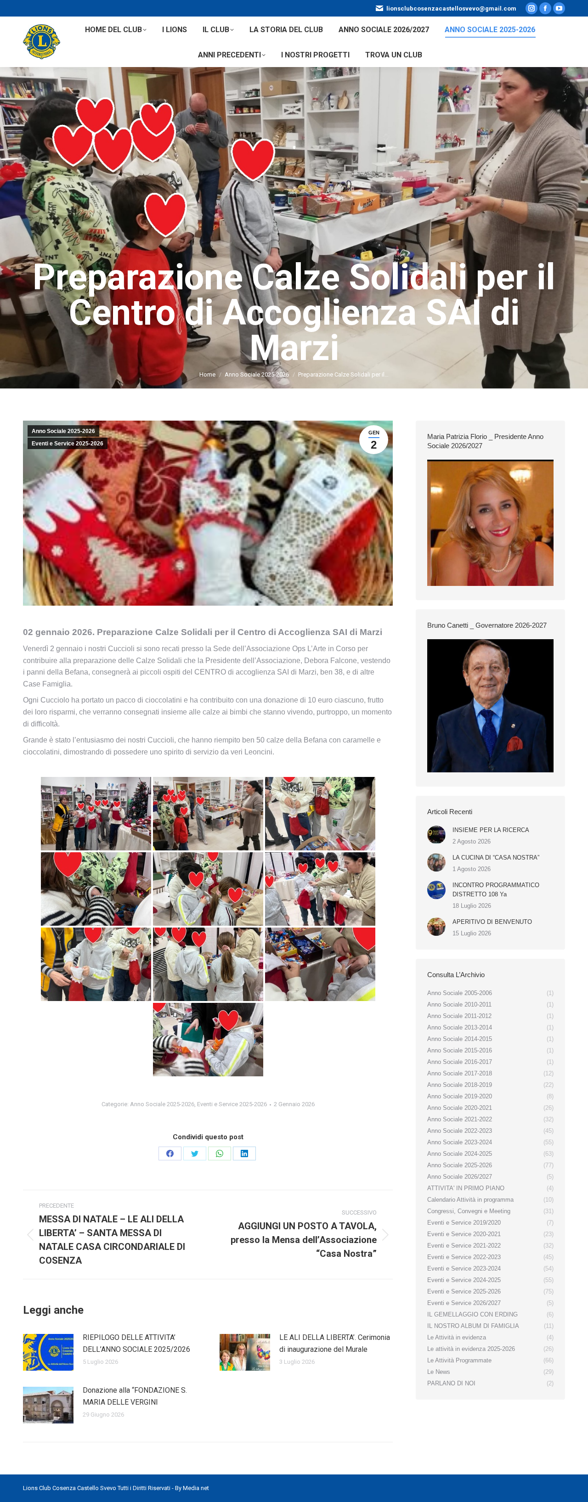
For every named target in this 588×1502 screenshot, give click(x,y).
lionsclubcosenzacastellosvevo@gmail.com (451, 8)
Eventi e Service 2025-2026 (67, 443)
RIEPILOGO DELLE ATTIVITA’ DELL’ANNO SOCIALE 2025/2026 (136, 1343)
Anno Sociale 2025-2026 (63, 431)
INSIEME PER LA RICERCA (490, 830)
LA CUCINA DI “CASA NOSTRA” (495, 857)
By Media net (192, 1488)
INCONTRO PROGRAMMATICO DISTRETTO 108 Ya (495, 890)
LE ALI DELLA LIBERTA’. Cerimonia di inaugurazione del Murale (334, 1343)
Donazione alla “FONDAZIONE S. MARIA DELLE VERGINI (135, 1396)
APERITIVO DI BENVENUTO (492, 921)
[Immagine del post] (48, 1352)
